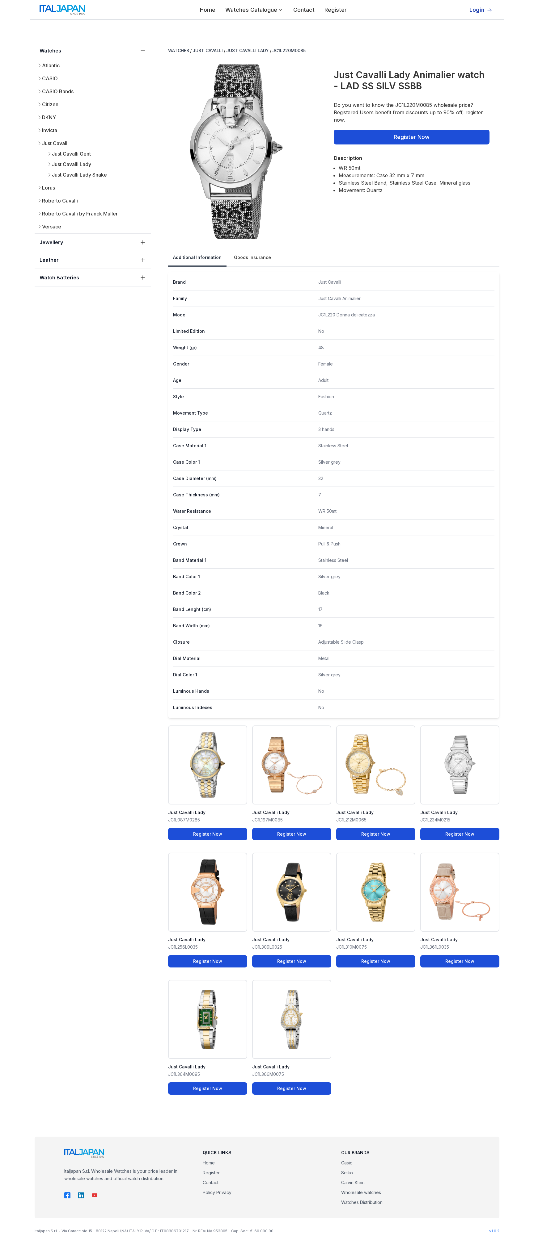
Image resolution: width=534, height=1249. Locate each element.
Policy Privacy (217, 1192)
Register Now (412, 137)
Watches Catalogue (251, 9)
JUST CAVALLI (208, 50)
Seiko (347, 1172)
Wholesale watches (361, 1192)
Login (477, 9)
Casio (347, 1162)
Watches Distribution (362, 1202)
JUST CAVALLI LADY (247, 50)
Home (207, 9)
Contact (304, 9)
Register (335, 9)
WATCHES (178, 50)
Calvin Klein (353, 1182)
